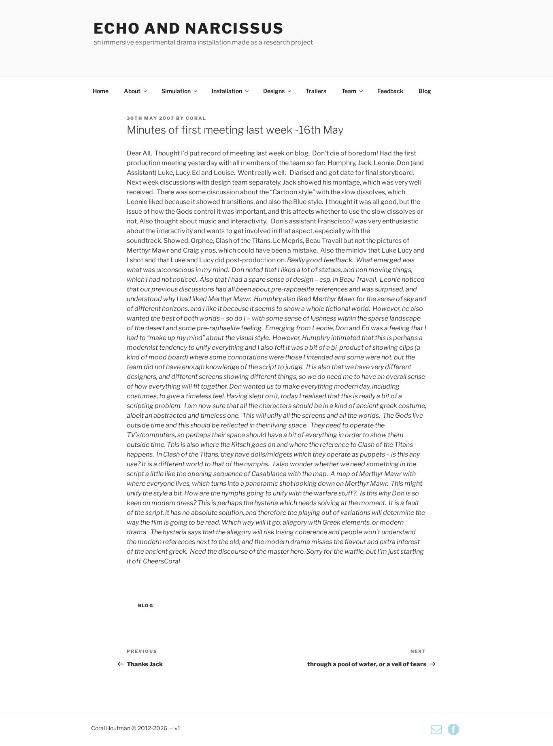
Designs (274, 90)
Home (100, 90)
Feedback (390, 90)
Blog (425, 90)
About (132, 90)
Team (349, 90)
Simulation (176, 90)
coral (196, 118)
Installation (227, 90)
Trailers (316, 90)
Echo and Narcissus (189, 28)
